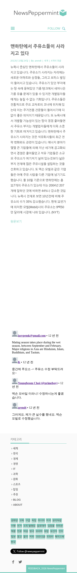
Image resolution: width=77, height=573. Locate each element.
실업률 (51, 526)
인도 (61, 531)
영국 (32, 531)
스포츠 (16, 484)
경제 (15, 458)
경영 (15, 463)
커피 (32, 536)
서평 (13, 526)
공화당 (14, 520)
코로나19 (40, 536)
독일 (34, 520)
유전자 (53, 531)
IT (14, 468)
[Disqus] (38, 278)
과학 (15, 474)
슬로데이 (41, 526)
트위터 (50, 536)
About (17, 504)
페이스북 (59, 536)
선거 (19, 526)
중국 (25, 536)
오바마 (39, 531)
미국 (48, 520)
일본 (13, 536)
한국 (15, 453)
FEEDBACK (34, 568)
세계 (46, 60)
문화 (15, 479)
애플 (13, 531)
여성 (25, 531)
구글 (28, 520)
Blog (17, 499)
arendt (38, 60)
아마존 (59, 526)
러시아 (41, 520)
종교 (19, 536)
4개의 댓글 (56, 60)
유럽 (46, 531)
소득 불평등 (29, 526)
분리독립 (57, 520)
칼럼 (15, 489)
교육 (21, 520)
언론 (19, 531)
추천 (15, 494)
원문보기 (16, 221)
